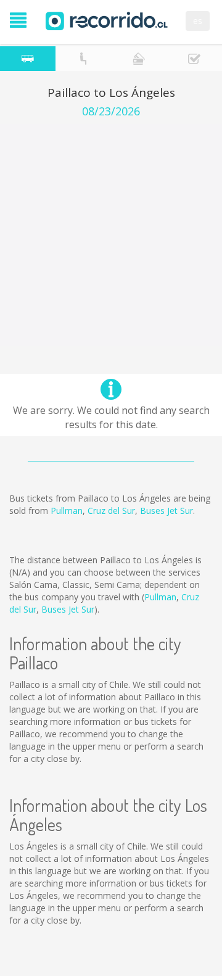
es (197, 21)
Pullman (67, 510)
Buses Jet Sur (166, 510)
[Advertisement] (111, 235)
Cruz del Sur (111, 510)
